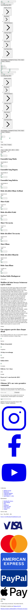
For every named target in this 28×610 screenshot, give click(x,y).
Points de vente (7, 506)
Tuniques (9, 144)
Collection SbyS (7, 494)
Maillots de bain (7, 490)
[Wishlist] (3, 67)
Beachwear (6, 492)
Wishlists (8, 61)
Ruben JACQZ (17, 606)
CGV (16, 608)
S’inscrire (17, 392)
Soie (5, 144)
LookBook (6, 505)
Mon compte (21, 59)
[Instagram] (14, 431)
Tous (2, 150)
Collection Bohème (8, 493)
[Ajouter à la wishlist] (4, 156)
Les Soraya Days (6, 5)
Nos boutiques (4, 59)
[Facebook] (14, 458)
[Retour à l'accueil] (3, 66)
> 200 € (17, 150)
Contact (3, 61)
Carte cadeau (7, 507)
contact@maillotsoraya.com (14, 516)
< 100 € (6, 150)
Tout (2, 144)
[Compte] (10, 69)
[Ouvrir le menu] (8, 1)
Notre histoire (7, 502)
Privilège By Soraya (13, 59)
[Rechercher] (1, 64)
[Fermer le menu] (2, 3)
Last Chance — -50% (9, 496)
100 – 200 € (11, 150)
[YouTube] (14, 485)
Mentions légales (5, 608)
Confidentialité (12, 608)
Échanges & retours (22, 608)
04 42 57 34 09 (4, 516)
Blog (5, 503)
